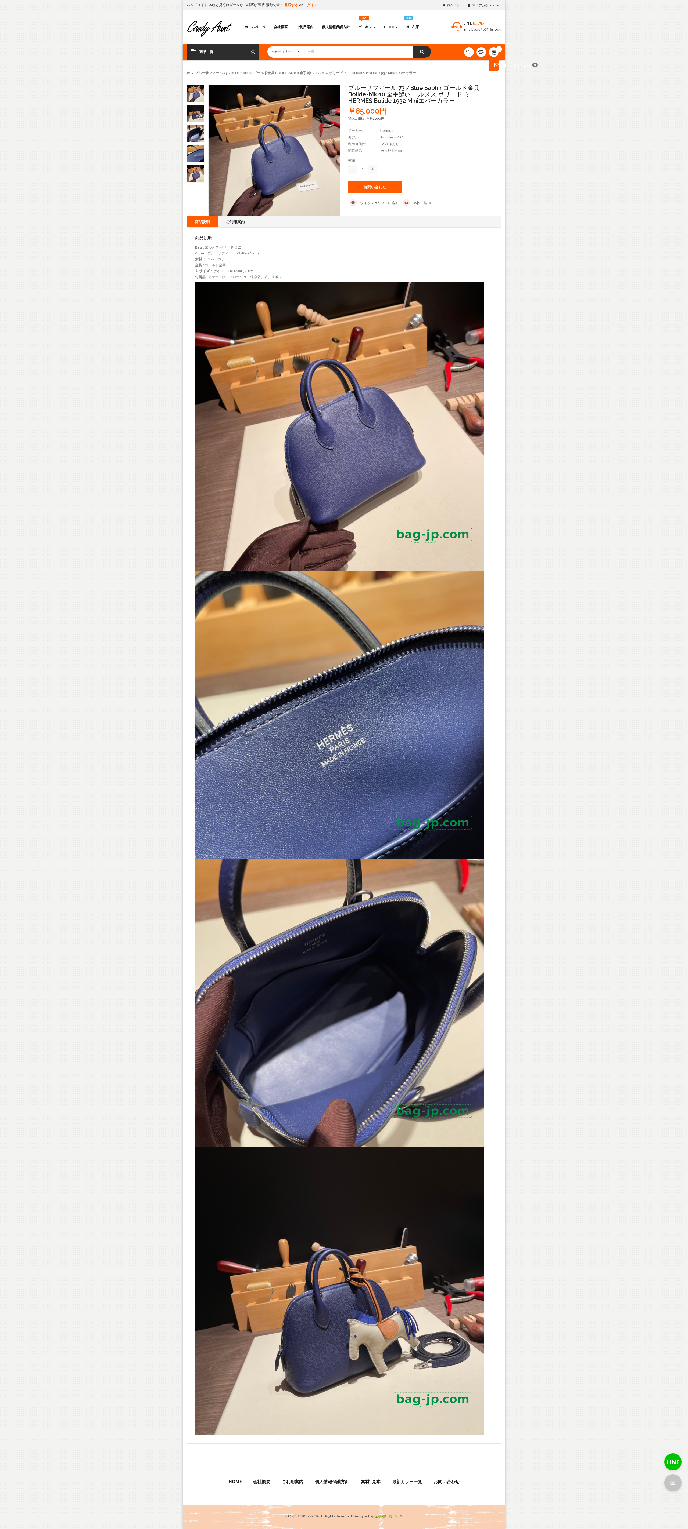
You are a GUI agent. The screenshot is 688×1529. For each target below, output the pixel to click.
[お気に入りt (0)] (469, 52)
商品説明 (202, 221)
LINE (673, 1462)
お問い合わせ (447, 1481)
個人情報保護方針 (332, 1481)
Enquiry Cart (494, 65)
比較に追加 (422, 202)
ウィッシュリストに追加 (379, 202)
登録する (291, 4)
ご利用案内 (235, 221)
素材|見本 (371, 1481)
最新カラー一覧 (407, 1481)
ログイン (310, 4)
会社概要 (261, 1481)
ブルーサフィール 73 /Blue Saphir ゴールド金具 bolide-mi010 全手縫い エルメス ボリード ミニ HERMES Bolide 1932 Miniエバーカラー (305, 73)
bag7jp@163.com (487, 29)
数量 (352, 160)
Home (235, 1481)
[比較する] (481, 52)
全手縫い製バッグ (389, 1516)
